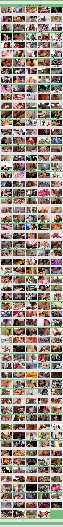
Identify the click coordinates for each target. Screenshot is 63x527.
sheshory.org (32, 525)
